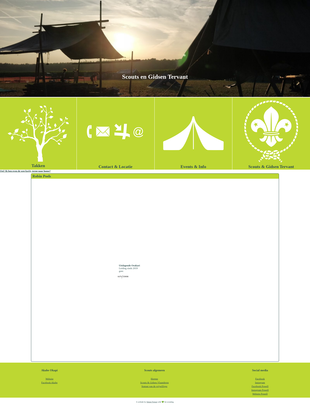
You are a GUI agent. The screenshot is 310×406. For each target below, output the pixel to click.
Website (49, 378)
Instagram (260, 382)
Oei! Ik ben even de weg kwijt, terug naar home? (25, 171)
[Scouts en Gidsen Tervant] (155, 96)
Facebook (260, 378)
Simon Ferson (152, 402)
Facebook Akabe (49, 382)
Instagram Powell (260, 390)
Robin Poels (41, 176)
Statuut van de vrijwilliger (154, 386)
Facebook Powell (260, 386)
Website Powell (260, 393)
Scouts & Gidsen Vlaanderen (154, 382)
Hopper (154, 378)
